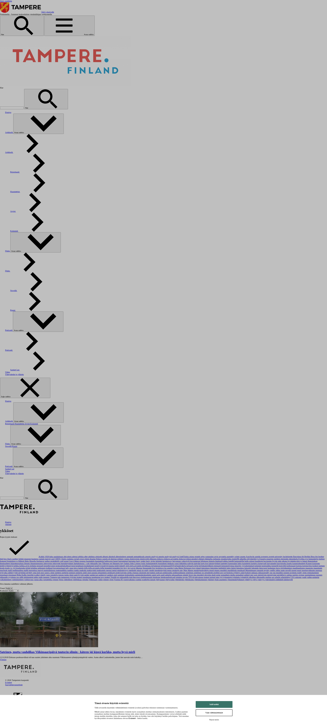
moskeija (176, 570)
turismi (213, 577)
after (86, 557)
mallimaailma (18, 570)
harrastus (132, 561)
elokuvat (182, 559)
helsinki (159, 561)
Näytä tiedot (214, 720)
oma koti (36, 573)
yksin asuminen (220, 580)
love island (196, 568)
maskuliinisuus (50, 570)
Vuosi (2, 588)
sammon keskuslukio (126, 575)
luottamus (272, 568)
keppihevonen (50, 566)
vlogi (111, 580)
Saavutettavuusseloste (14, 685)
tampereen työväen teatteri (72, 577)
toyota (185, 577)
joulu (143, 563)
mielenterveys (123, 570)
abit (65, 557)
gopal (66, 561)
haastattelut (99, 561)
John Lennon (135, 563)
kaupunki (316, 563)
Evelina (301, 559)
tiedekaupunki (147, 577)
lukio (229, 568)
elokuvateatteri (192, 559)
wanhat (138, 580)
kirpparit (217, 566)
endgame (217, 559)
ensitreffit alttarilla (239, 559)
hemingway (167, 561)
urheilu (278, 577)
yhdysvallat (170, 580)
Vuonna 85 (118, 580)
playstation (151, 573)
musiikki (223, 570)
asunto (243, 557)
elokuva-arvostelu (171, 559)
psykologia (228, 573)
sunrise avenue (298, 575)
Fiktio (7, 251)
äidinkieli (280, 580)
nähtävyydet (13, 573)
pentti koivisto (121, 573)
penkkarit (111, 573)
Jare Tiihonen (104, 563)
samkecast (94, 575)
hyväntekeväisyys (295, 561)
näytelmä (22, 573)
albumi (105, 557)
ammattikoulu (139, 557)
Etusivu (8, 112)
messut (109, 570)
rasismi (286, 573)
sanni (154, 575)
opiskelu (79, 573)
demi (87, 559)
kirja (128, 566)
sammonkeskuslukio (143, 575)
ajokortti (98, 557)
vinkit (100, 580)
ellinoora (153, 559)
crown (82, 559)
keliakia (33, 566)
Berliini (307, 557)
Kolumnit (14, 231)
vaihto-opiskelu (313, 577)
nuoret (294, 570)
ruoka (66, 575)
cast (53, 559)
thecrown (137, 577)
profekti (216, 573)
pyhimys (237, 573)
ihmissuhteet (5, 563)
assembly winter (233, 557)
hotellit (231, 561)
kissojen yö (239, 566)
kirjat (196, 566)
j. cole (87, 563)
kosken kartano (318, 566)
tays (103, 577)
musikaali (241, 570)
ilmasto (27, 563)
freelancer (40, 561)
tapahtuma (87, 577)
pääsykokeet (246, 573)
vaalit (304, 577)
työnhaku (236, 577)
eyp (306, 559)
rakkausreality (264, 573)
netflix (273, 570)
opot (89, 573)
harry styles (151, 561)
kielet (117, 566)
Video (7, 372)
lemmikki (116, 568)
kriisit (28, 568)
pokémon (190, 573)
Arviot (13, 211)
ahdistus (91, 557)
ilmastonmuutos (37, 563)
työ (221, 577)
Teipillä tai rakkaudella (119, 577)
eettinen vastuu (123, 559)
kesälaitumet (89, 566)
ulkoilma (252, 577)
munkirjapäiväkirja (201, 570)
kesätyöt (104, 566)
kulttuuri (49, 568)
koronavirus (307, 566)
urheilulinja (285, 577)
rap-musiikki (278, 573)
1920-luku (49, 557)
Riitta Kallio (22, 575)
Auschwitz (250, 557)
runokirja (54, 575)
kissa (232, 566)
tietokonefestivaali (168, 577)
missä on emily (143, 570)
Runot (13, 310)
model (152, 570)
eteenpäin (285, 559)
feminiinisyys (12, 561)
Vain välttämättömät (214, 713)
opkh (85, 573)
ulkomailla (260, 577)
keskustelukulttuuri (63, 566)
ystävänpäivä (270, 580)
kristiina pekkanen (38, 568)
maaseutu (309, 568)
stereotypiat (272, 575)
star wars (254, 575)
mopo (169, 570)
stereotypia (262, 575)
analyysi (175, 557)
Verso (61, 580)
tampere (46, 577)
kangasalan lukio (235, 563)
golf (62, 561)
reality (300, 573)
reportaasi (4, 575)
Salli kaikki (214, 704)
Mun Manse (188, 570)
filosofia (32, 561)
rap (271, 573)
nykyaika (4, 573)
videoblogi (68, 580)
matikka (70, 570)
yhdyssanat (160, 580)
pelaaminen (102, 573)
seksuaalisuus (177, 575)
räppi (71, 575)
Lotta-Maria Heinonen (183, 568)
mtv (181, 570)
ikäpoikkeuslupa (17, 563)
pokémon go (199, 573)
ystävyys (261, 580)
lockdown (160, 568)
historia (212, 561)
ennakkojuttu (226, 559)
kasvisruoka (282, 563)
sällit (21, 577)
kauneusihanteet (299, 563)
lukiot (233, 568)
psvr (222, 573)
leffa (86, 568)
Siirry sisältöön (6, 1)
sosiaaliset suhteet (243, 575)
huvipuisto (267, 561)
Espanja (262, 559)
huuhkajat (259, 561)
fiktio (27, 561)
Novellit (13, 291)
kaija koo (205, 563)
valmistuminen (18, 580)
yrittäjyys (249, 580)
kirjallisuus (146, 566)
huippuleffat (239, 561)
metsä (114, 570)
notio (283, 570)
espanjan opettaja (273, 559)
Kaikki (41, 557)
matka (76, 570)
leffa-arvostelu (94, 568)
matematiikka (61, 570)
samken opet (112, 575)
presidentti (209, 573)
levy (126, 568)
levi (122, 568)
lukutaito (255, 568)
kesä (73, 566)
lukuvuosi (263, 568)
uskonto (298, 577)
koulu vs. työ (10, 568)
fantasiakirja (313, 559)
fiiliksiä (21, 561)
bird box (3, 559)
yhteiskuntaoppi (201, 580)
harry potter (141, 561)
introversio (48, 563)
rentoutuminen (313, 573)
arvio (216, 557)
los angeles (169, 568)
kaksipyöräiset (215, 563)
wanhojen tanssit (149, 580)
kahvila (191, 563)
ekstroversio (135, 559)
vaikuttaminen (6, 580)
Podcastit (9, 330)
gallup (47, 561)
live (154, 568)
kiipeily (122, 566)
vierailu (85, 580)
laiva (76, 568)
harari (115, 561)
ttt (193, 577)
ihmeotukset (312, 561)
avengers (265, 557)
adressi (75, 557)
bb (303, 557)
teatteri (107, 577)
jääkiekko (183, 563)
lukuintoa (240, 568)
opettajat (65, 573)
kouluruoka (21, 568)
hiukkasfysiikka (221, 561)
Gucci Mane (74, 561)
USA (292, 577)
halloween (108, 561)
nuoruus (319, 570)
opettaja (58, 573)
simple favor (188, 575)
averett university (276, 557)
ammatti (130, 557)
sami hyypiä (79, 575)
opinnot (72, 573)
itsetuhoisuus (79, 563)
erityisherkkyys (253, 559)
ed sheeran (112, 559)
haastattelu (90, 561)
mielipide (133, 570)
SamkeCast (15, 370)
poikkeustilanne (179, 573)
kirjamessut (156, 566)
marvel (41, 570)
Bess (313, 557)
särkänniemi (29, 577)
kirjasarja (190, 566)
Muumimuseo (251, 570)
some (218, 575)
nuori (299, 570)
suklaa (289, 575)
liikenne (139, 568)
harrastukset (123, 561)
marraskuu (33, 570)
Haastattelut (15, 192)
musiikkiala (232, 570)
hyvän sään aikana (280, 561)
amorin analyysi (151, 557)
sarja (159, 575)
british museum (25, 559)
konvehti (283, 566)
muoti (211, 570)
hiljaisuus (205, 561)
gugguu (82, 561)
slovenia (208, 575)
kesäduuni (79, 566)
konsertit (275, 566)
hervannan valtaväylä (181, 561)
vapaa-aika (38, 580)
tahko (36, 577)
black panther (13, 559)
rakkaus (254, 573)
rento (305, 573)
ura (273, 577)
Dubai (98, 559)
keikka (16, 566)
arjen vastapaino (207, 557)
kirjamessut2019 (167, 566)
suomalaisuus (310, 575)
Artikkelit (9, 132)
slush (214, 575)
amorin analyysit (165, 557)
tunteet (207, 577)
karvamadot (272, 563)
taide (41, 577)
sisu (195, 575)
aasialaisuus (59, 557)
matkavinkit (92, 570)
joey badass (125, 563)
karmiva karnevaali (259, 563)
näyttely (29, 573)
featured (3, 561)
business (35, 559)
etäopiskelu (293, 559)
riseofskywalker (33, 575)
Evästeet (8, 682)
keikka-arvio (24, 566)
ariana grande (195, 557)
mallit (26, 570)
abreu (69, 557)
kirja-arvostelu (136, 566)
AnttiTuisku (184, 557)
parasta (94, 573)
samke (87, 575)
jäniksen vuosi (173, 563)
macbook (4, 570)
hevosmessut (195, 561)
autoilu (258, 557)
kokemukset (249, 566)
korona (299, 566)
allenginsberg (121, 557)
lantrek (81, 568)
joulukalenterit (152, 563)
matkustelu (101, 570)
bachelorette (288, 557)
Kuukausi (4, 591)
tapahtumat (96, 577)
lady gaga (70, 568)
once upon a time (47, 573)
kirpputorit (225, 566)
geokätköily (55, 561)
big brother (319, 557)
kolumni (258, 566)
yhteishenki (180, 580)
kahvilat (197, 563)
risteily (43, 575)
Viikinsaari (93, 580)
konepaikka (267, 566)
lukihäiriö (222, 568)
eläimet (201, 559)
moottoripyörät (161, 570)
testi (131, 577)
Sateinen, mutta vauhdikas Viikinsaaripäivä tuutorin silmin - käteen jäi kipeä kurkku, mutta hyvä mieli (67, 652)
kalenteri (224, 563)
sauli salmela (166, 575)
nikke (278, 570)
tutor (218, 577)
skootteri (200, 575)
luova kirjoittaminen (284, 568)
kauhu (289, 563)
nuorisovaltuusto (309, 570)
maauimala (317, 568)
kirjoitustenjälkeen (206, 566)
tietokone (157, 577)
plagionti (143, 573)
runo (48, 575)
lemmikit (108, 568)
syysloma (12, 577)
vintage (106, 580)
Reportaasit (15, 172)
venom (56, 580)
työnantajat (227, 577)
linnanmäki (147, 568)
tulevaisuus (199, 577)
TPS (190, 577)
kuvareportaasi (59, 568)
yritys (255, 580)
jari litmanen (115, 563)
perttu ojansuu (133, 573)
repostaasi (12, 575)
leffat (102, 568)
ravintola (293, 573)
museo (217, 570)
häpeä (305, 561)
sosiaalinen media (228, 575)
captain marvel (45, 559)
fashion (322, 559)
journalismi (162, 563)
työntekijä (244, 577)
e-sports (104, 559)
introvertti (57, 563)
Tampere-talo (55, 577)
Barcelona (297, 557)
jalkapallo (94, 563)
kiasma (111, 566)
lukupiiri (248, 568)
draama (93, 559)
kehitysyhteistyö (7, 566)
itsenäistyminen (67, 563)
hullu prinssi (250, 561)
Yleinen (3, 660)
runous (61, 575)
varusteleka (48, 580)
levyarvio (132, 568)
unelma (268, 577)
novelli (288, 570)
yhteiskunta (189, 580)
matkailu (83, 570)
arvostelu (223, 557)
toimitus (179, 577)
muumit (260, 570)
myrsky (267, 570)
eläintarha (209, 559)
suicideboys (282, 575)
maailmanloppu (299, 568)
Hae (2, 34)
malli (10, 570)
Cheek (63, 559)
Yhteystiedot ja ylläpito (14, 374)
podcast (159, 573)
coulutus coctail (72, 559)
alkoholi (111, 557)
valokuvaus (29, 580)
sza (17, 577)
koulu (2, 568)
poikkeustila (167, 573)
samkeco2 (102, 575)
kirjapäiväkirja (180, 566)
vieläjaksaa (77, 580)
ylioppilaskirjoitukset (236, 580)
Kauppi (309, 563)
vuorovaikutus (129, 580)
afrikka (81, 557)
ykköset (8, 524)
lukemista (214, 568)
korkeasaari (291, 566)
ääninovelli (288, 580)
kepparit (40, 566)
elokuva (160, 559)
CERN (58, 559)
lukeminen (205, 568)
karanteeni (246, 563)
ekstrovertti (144, 559)
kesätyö (98, 566)
